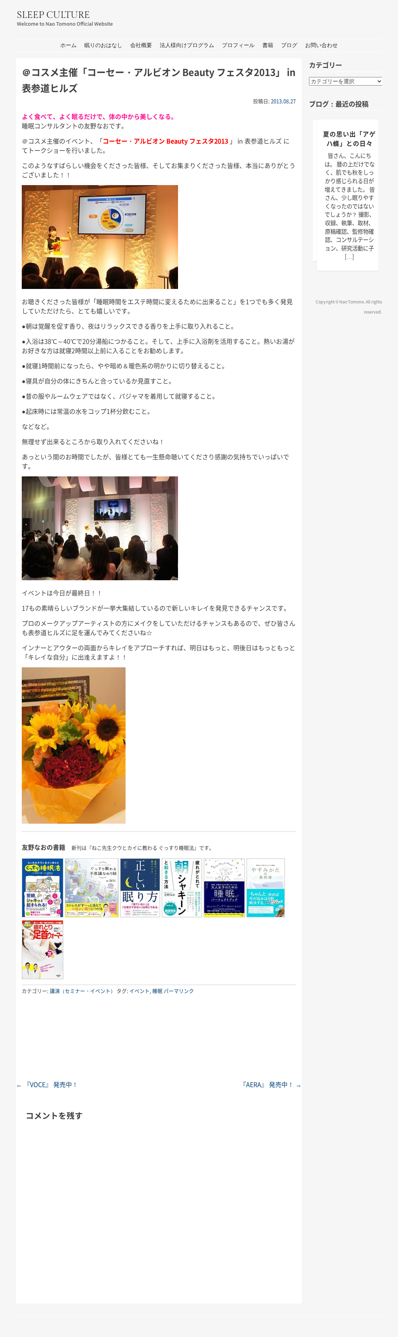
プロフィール (238, 45)
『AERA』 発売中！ (271, 1084)
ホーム (68, 45)
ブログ (289, 45)
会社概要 (141, 45)
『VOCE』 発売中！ (47, 1084)
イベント (139, 990)
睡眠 (157, 990)
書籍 (267, 45)
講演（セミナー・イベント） (82, 990)
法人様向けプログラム (187, 45)
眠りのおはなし (103, 45)
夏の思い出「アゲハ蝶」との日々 (349, 138)
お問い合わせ (321, 45)
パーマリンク (179, 990)
